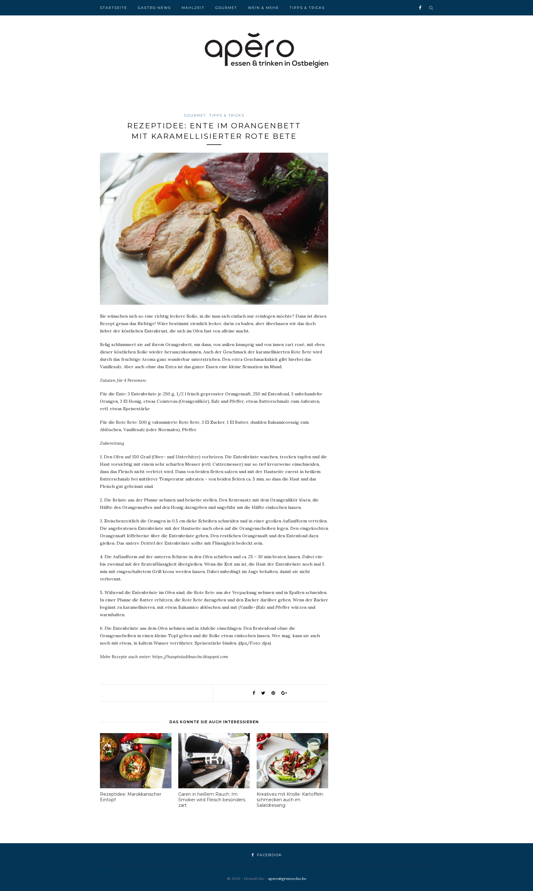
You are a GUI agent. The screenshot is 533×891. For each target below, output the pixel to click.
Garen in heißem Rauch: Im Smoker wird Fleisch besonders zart (211, 799)
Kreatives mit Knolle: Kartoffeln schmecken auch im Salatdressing (290, 799)
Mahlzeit (193, 8)
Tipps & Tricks (307, 8)
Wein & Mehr (263, 8)
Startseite (113, 8)
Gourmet (226, 8)
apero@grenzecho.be (287, 878)
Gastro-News (154, 8)
